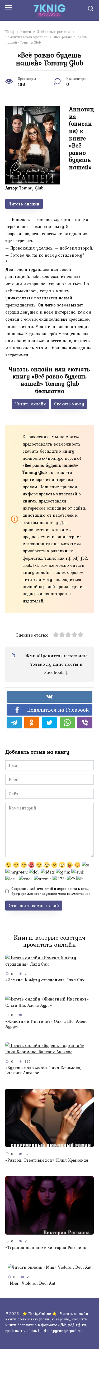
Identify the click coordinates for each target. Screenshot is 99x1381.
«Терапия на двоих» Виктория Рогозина (45, 1247)
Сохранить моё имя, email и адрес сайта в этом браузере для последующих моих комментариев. (51, 891)
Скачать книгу (69, 404)
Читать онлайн (24, 204)
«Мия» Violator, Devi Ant (31, 1283)
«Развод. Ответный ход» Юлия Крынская (46, 1160)
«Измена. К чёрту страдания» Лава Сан (45, 980)
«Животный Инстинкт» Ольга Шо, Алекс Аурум (46, 1023)
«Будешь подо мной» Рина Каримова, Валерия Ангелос (43, 1070)
